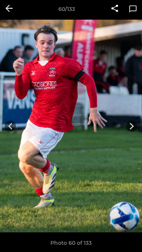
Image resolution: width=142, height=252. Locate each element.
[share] (114, 9)
